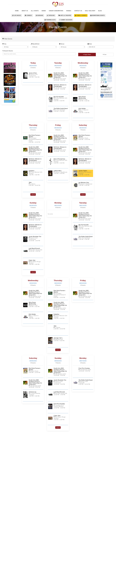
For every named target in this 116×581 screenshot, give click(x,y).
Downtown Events (98, 15)
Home (17, 10)
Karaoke (40, 15)
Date (90, 44)
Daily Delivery (90, 10)
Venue (62, 44)
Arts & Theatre (65, 15)
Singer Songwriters (56, 10)
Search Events (8, 50)
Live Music (17, 15)
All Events (35, 10)
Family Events (81, 15)
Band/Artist (35, 44)
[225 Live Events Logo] (58, 3)
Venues (68, 10)
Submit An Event (66, 19)
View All (33, 194)
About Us (25, 10)
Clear (105, 54)
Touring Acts (51, 19)
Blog (100, 10)
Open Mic (51, 15)
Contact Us (78, 10)
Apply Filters (87, 54)
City (4, 44)
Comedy (29, 15)
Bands (44, 10)
